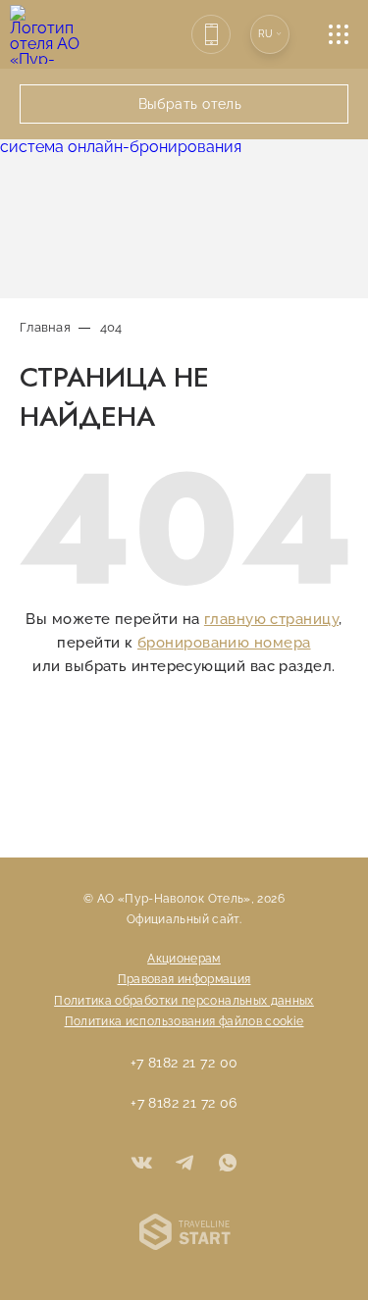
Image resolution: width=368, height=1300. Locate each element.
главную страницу (271, 619)
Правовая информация (184, 979)
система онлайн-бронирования (120, 146)
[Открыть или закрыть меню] (348, 34)
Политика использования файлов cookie (184, 1021)
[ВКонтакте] (141, 1164)
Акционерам (184, 958)
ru (266, 33)
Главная (45, 327)
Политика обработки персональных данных (184, 1001)
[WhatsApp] (227, 1164)
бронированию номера (224, 642)
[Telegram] (184, 1164)
